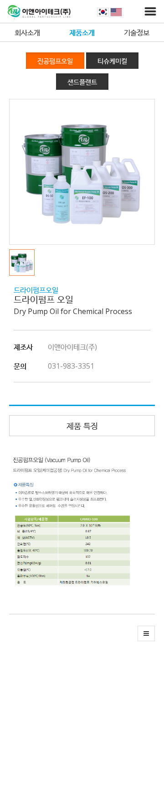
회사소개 (27, 32)
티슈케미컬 (112, 60)
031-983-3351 (71, 366)
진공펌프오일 (55, 60)
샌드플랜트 (82, 81)
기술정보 (136, 32)
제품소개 (82, 32)
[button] (24, 262)
